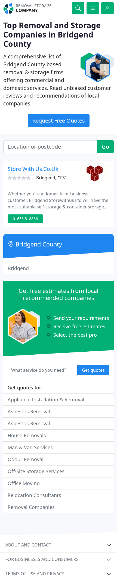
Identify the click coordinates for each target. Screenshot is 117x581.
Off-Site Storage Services (36, 471)
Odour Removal (26, 459)
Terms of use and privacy (34, 574)
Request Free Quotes (58, 120)
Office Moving (24, 483)
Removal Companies (31, 507)
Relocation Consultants (34, 495)
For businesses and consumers (42, 559)
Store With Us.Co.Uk (33, 169)
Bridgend (18, 268)
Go (105, 146)
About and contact (28, 545)
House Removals (27, 435)
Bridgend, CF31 (51, 178)
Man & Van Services (30, 447)
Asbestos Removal (29, 411)
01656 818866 (25, 218)
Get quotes (93, 370)
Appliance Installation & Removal (46, 399)
